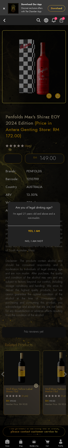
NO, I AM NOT (34, 241)
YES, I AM (34, 231)
